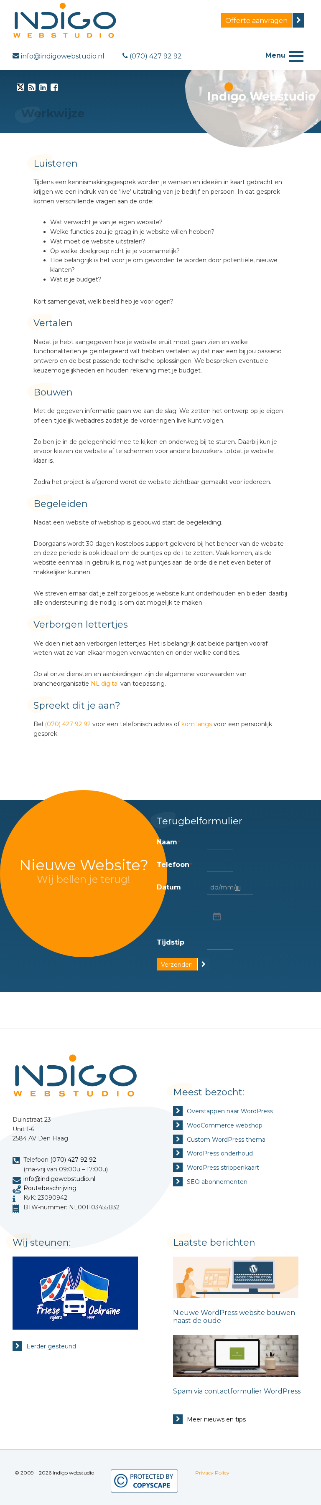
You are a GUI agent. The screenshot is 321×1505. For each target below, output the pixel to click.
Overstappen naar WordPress (230, 1111)
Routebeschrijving (49, 1188)
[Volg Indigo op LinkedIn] (43, 89)
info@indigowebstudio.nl (59, 1179)
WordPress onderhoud (220, 1153)
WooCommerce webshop (224, 1125)
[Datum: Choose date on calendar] (216, 916)
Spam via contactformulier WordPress (237, 1391)
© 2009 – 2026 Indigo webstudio (54, 1473)
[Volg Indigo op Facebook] (54, 89)
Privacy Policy (212, 1473)
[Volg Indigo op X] (20, 89)
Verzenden (177, 964)
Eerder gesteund (51, 1346)
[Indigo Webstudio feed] (32, 89)
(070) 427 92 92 (68, 724)
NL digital (105, 683)
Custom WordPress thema (226, 1139)
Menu (275, 55)
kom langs (196, 724)
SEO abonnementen (217, 1182)
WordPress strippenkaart (223, 1167)
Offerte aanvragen (256, 21)
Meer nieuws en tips (216, 1419)
